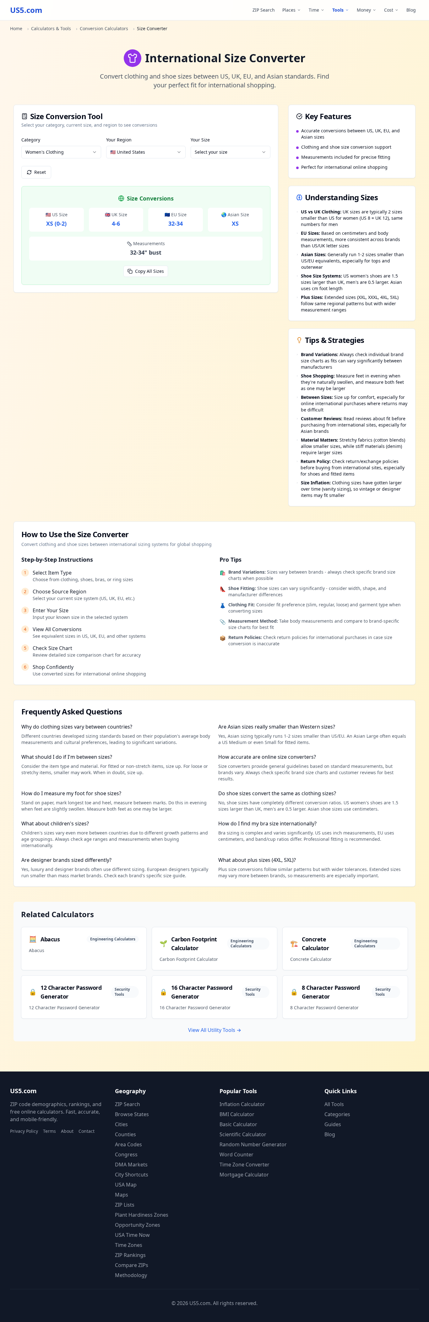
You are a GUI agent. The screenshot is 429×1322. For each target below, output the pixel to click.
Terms (49, 1131)
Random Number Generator (253, 1144)
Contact (87, 1131)
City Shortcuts (131, 1174)
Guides (332, 1124)
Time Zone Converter (244, 1164)
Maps (121, 1194)
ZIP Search (264, 10)
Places (289, 10)
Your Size (200, 140)
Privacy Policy (24, 1131)
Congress (126, 1154)
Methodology (131, 1275)
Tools (338, 10)
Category (30, 140)
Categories (337, 1114)
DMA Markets (131, 1164)
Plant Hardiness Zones (141, 1214)
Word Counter (236, 1154)
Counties (125, 1134)
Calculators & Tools (51, 28)
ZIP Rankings (130, 1255)
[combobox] (61, 152)
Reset (40, 172)
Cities (121, 1124)
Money (364, 10)
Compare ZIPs (131, 1265)
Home (16, 28)
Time (314, 10)
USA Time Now (132, 1234)
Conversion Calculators (104, 28)
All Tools (334, 1104)
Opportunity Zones (137, 1224)
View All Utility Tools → (214, 1030)
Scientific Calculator (243, 1134)
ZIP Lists (124, 1204)
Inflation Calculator (242, 1104)
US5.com (26, 10)
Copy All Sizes (149, 271)
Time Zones (128, 1245)
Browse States (132, 1114)
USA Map (126, 1184)
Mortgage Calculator (244, 1174)
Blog (411, 10)
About (67, 1131)
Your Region (119, 140)
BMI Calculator (237, 1114)
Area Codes (128, 1144)
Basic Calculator (238, 1124)
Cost (388, 10)
